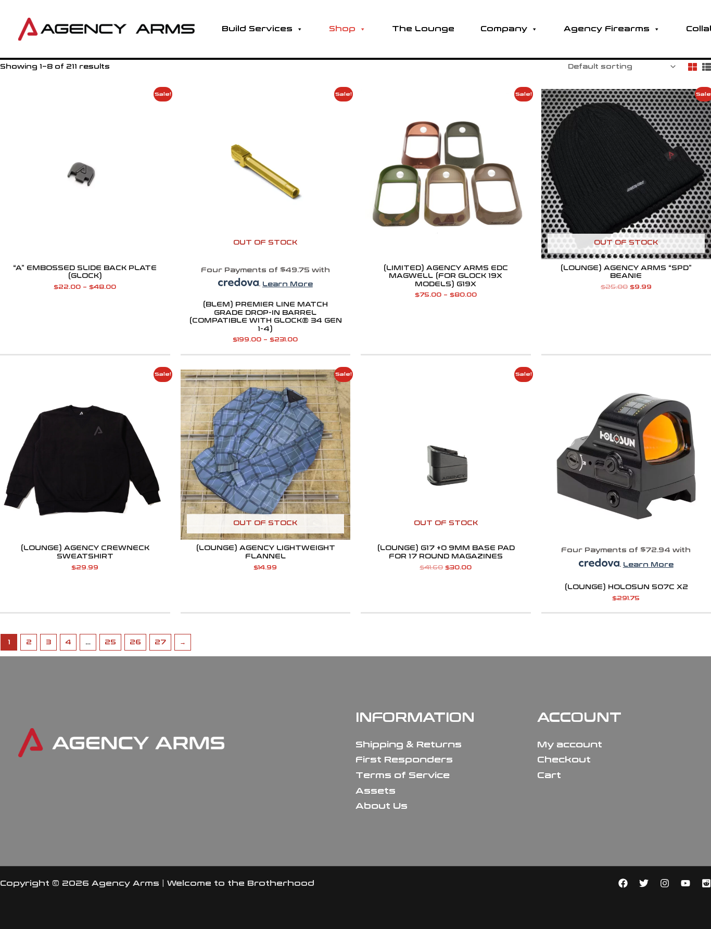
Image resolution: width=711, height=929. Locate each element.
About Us (381, 806)
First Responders (404, 760)
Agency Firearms (607, 28)
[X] (644, 883)
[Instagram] (664, 883)
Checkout (564, 760)
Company (503, 28)
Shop (342, 28)
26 (135, 642)
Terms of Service (402, 775)
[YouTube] (685, 883)
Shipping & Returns (408, 744)
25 (110, 642)
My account (569, 744)
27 (160, 642)
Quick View (85, 252)
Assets (375, 791)
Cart (549, 775)
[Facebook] (623, 883)
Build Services (257, 28)
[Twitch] (706, 883)
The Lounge (423, 28)
